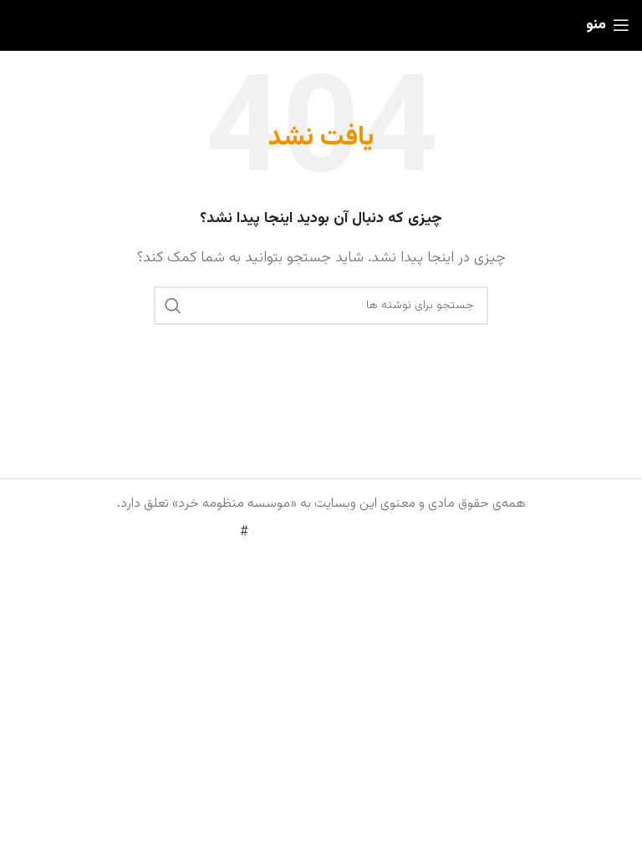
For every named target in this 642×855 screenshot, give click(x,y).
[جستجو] (173, 305)
